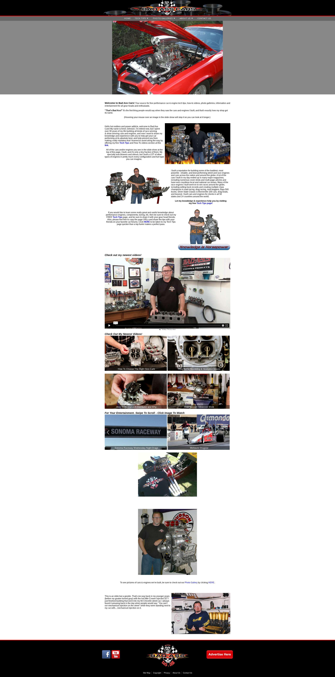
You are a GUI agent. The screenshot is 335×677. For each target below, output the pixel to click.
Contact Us (187, 673)
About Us (176, 673)
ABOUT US (185, 18)
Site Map (146, 673)
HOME (127, 18)
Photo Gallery (191, 582)
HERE (211, 582)
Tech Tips (201, 203)
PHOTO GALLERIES (163, 18)
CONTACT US (204, 18)
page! (209, 203)
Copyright (157, 673)
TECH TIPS (140, 18)
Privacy (167, 673)
